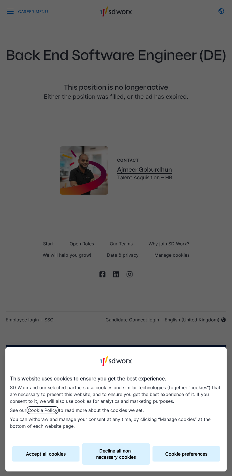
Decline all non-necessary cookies (116, 454)
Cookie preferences (186, 454)
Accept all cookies (46, 454)
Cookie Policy (42, 410)
